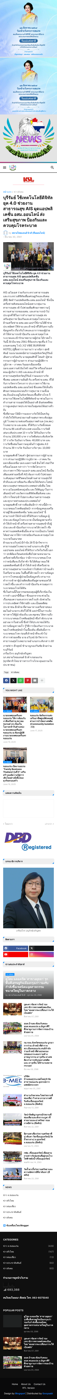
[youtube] (15, 954)
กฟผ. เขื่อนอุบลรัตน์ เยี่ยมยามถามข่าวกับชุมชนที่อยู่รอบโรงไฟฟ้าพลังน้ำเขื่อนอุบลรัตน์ (38, 1155)
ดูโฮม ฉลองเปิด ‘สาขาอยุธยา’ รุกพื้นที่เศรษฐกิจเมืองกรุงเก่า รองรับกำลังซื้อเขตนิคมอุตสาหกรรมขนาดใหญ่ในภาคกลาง (38, 1322)
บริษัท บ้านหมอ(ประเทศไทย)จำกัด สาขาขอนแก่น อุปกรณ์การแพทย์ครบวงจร (37, 1080)
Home (15, 1384)
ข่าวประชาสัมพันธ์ (12, 1212)
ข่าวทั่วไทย (8, 1200)
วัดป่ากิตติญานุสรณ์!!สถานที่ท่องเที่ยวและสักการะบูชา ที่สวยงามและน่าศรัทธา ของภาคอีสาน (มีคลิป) (37, 1119)
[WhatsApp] (20, 680)
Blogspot (20, 1393)
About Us (26, 1384)
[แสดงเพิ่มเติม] (42, 680)
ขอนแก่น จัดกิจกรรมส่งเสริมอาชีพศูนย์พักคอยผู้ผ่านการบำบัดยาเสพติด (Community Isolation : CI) (42, 721)
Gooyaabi (47, 1393)
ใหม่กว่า (9, 824)
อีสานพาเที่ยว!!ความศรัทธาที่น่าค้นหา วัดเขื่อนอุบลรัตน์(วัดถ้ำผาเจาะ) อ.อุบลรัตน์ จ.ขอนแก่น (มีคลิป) (38, 1138)
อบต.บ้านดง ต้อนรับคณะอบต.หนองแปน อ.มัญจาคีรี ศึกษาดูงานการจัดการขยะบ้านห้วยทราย (38, 1027)
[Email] (35, 680)
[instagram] (41, 954)
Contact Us (39, 1384)
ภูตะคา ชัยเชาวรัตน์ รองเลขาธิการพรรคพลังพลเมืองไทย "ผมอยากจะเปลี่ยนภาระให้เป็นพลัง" (39, 1008)
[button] (4, 167)
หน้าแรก (7, 192)
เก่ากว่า (48, 824)
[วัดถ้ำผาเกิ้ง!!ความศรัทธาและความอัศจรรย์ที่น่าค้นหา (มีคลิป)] (12, 1174)
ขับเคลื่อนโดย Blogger (17, 1225)
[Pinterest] (28, 680)
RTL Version (28, 1388)
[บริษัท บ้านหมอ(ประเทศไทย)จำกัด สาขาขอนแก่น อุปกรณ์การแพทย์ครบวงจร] (12, 1081)
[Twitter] (13, 680)
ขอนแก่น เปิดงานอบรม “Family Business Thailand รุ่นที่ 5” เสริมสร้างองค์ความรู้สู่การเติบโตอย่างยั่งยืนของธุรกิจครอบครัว (14, 773)
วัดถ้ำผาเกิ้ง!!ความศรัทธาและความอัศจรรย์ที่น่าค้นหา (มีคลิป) (38, 1172)
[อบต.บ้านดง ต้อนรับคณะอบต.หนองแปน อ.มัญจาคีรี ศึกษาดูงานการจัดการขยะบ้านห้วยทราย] (12, 1028)
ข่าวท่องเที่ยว (9, 1206)
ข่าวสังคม (18, 192)
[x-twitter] (41, 948)
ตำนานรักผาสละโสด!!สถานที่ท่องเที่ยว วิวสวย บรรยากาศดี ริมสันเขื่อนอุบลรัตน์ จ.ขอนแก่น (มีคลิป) (38, 1099)
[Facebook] (6, 680)
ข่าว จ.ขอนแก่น (11, 1195)
